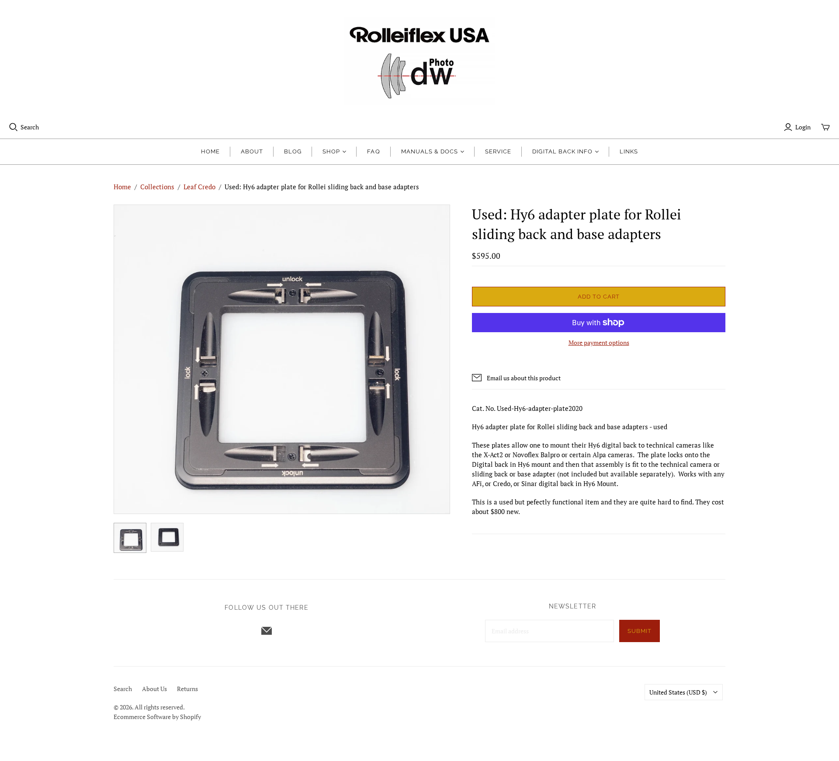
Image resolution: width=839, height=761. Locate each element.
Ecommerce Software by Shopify (157, 716)
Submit (640, 631)
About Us (154, 689)
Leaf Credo (199, 186)
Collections (157, 186)
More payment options (599, 342)
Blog (293, 151)
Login (803, 127)
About (252, 151)
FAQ (373, 151)
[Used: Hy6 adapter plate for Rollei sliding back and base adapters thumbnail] (130, 538)
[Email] (266, 630)
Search (30, 127)
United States (678, 692)
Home (210, 151)
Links (629, 151)
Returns (187, 689)
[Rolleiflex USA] (419, 61)
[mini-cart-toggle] (825, 127)
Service (498, 151)
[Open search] (13, 127)
